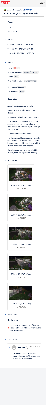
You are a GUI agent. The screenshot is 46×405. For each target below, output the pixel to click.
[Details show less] (5, 63)
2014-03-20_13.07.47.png (21, 274)
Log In (42, 3)
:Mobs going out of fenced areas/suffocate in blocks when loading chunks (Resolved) (25, 328)
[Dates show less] (5, 39)
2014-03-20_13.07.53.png (21, 304)
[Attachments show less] (5, 160)
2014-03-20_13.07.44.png (21, 245)
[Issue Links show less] (5, 314)
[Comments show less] (5, 339)
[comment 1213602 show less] (9, 347)
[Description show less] (5, 99)
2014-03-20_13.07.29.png (21, 215)
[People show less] (5, 22)
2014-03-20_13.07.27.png (21, 185)
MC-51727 (28, 10)
